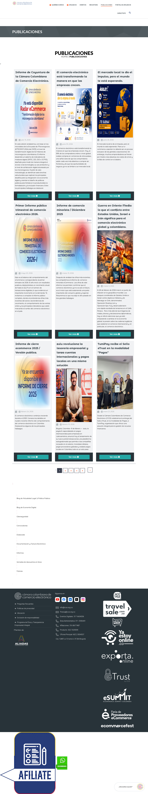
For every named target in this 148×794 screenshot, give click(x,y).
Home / (65, 57)
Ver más (32, 196)
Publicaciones (106, 5)
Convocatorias (22, 526)
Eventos (83, 5)
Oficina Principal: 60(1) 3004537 (72, 634)
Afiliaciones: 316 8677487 (70, 625)
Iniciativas (93, 5)
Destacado (21, 535)
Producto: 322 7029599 (69, 630)
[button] (130, 13)
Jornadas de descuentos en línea (29, 562)
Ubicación (21, 613)
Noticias (20, 571)
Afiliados (73, 5)
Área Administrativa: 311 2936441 (73, 621)
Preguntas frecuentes (25, 604)
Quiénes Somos (57, 5)
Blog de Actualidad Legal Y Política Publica (33, 498)
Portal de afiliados (123, 5)
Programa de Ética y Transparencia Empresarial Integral (29, 623)
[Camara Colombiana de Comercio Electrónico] (26, 3)
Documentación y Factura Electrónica (31, 544)
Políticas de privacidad (25, 608)
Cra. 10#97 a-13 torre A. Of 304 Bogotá (71, 639)
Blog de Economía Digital (26, 507)
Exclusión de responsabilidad (28, 618)
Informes (20, 553)
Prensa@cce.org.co (67, 612)
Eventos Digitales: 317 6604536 (72, 616)
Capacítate (121, 13)
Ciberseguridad (22, 517)
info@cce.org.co (66, 607)
